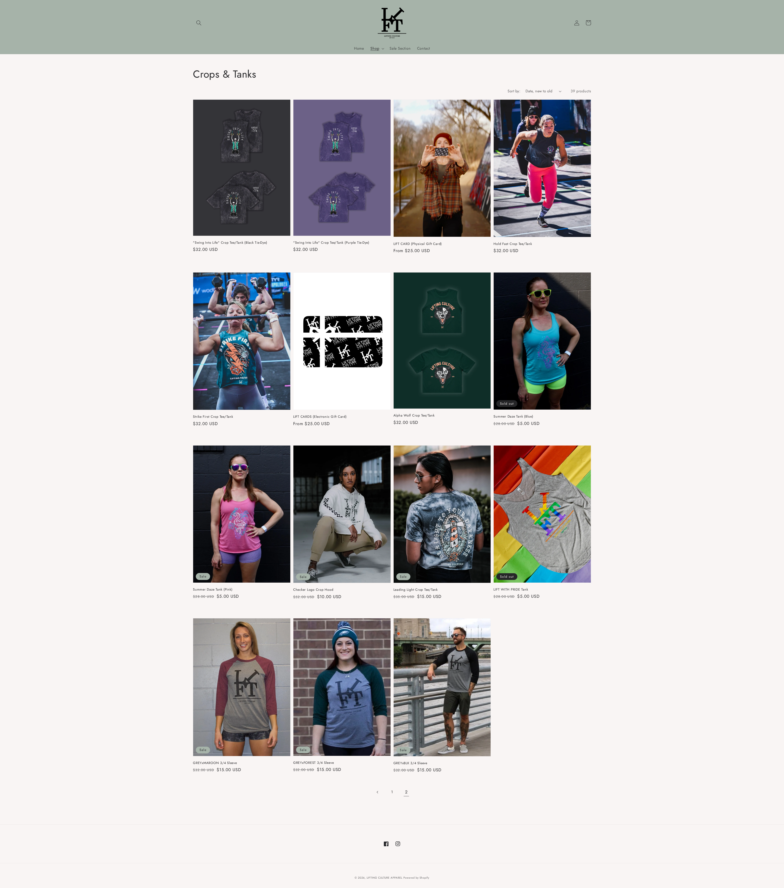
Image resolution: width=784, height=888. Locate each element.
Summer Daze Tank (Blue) (513, 416)
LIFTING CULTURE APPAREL (384, 878)
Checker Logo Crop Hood (313, 590)
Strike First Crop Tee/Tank (213, 416)
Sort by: (514, 91)
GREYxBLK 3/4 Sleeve (410, 763)
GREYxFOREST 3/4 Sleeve (313, 763)
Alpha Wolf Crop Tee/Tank (414, 415)
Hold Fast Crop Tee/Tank (512, 244)
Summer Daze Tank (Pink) (212, 589)
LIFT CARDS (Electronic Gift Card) (320, 416)
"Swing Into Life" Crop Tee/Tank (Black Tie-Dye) (230, 242)
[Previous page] (377, 792)
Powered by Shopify (416, 878)
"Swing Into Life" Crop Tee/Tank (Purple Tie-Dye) (331, 242)
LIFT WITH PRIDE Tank (510, 589)
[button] (199, 23)
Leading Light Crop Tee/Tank (415, 590)
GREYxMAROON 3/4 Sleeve (215, 763)
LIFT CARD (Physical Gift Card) (417, 244)
